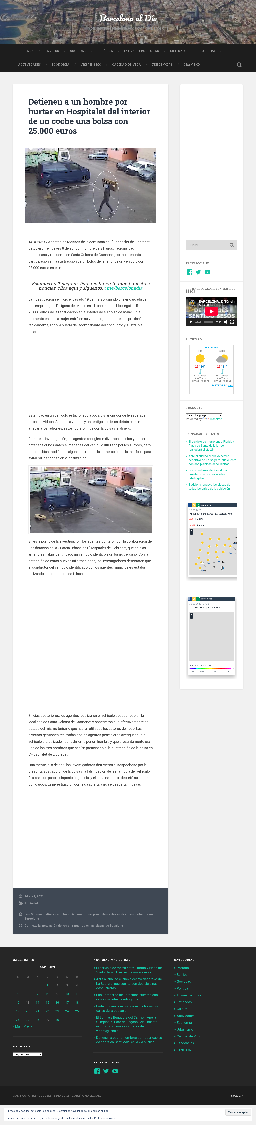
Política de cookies (104, 1118)
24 (67, 1011)
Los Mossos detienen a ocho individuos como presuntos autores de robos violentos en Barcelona (88, 916)
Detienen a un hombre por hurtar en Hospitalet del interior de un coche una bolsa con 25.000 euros (89, 116)
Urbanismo (90, 64)
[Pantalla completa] (232, 322)
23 (57, 1011)
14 (37, 1002)
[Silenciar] (226, 322)
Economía (61, 64)
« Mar (17, 1026)
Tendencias (162, 64)
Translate (216, 419)
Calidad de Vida (126, 64)
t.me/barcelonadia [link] (123, 288)
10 (67, 994)
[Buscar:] (211, 245)
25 (77, 1011)
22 (47, 1011)
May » (27, 1026)
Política (105, 51)
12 (18, 1002)
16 (57, 1002)
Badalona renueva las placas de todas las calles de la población (209, 486)
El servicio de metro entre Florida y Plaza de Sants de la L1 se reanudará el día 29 (211, 445)
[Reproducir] (191, 322)
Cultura (207, 51)
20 (27, 1011)
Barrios (52, 51)
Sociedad (78, 51)
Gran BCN (192, 64)
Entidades (179, 51)
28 (37, 1020)
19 (18, 1011)
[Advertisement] (90, 373)
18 (77, 1002)
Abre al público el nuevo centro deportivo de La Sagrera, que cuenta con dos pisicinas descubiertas (212, 460)
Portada (26, 51)
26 (18, 1020)
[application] (211, 311)
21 (37, 1011)
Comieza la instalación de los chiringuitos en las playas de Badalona (73, 925)
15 (47, 1002)
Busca (239, 65)
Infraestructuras (141, 51)
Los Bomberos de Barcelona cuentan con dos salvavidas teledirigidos (208, 474)
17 (67, 1002)
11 (77, 994)
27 (27, 1020)
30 (57, 1020)
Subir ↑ (237, 1095)
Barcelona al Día (128, 18)
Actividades (29, 64)
